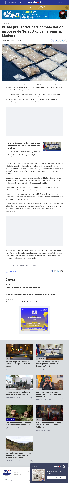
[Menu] (2, 2)
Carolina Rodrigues (41, 369)
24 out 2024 (16, 41)
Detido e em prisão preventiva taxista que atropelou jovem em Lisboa (18, 363)
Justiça (8, 266)
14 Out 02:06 (47, 430)
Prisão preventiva (18, 266)
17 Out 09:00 (17, 460)
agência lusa (39, 430)
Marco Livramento (10, 397)
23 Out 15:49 (50, 369)
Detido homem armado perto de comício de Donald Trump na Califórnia (48, 424)
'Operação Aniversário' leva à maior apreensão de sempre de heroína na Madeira (24, 145)
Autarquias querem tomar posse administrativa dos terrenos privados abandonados (18, 455)
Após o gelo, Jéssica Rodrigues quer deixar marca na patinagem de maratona (31, 294)
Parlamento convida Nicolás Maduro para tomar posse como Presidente (48, 394)
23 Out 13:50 (19, 397)
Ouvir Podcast (56, 478)
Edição (11, 2)
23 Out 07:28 (17, 369)
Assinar (60, 2)
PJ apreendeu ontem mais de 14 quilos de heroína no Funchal (18, 393)
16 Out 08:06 (47, 399)
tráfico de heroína (32, 266)
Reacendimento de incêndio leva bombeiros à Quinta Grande (25, 302)
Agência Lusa (9, 369)
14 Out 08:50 (17, 428)
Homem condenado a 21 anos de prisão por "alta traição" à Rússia (19, 423)
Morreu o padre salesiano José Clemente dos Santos (23, 287)
